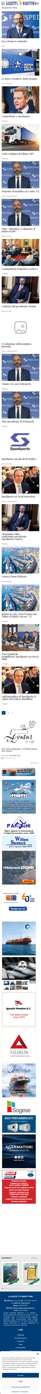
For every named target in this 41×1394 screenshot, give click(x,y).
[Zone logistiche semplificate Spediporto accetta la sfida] (20, 637)
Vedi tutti (33, 763)
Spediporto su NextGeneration (18, 496)
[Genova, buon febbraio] (20, 560)
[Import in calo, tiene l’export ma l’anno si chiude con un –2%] (20, 597)
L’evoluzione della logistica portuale (16, 345)
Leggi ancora (20, 752)
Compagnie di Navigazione (20, 1351)
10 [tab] (18, 1288)
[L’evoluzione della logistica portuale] (20, 327)
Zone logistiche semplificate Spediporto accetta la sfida (20, 656)
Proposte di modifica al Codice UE (20, 191)
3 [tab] (5, 758)
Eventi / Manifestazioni (9, 196)
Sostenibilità (20, 1347)
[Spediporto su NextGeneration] (20, 480)
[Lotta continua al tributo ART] (20, 137)
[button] (38, 1354)
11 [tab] (20, 1288)
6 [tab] (11, 758)
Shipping (4, 389)
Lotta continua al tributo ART (18, 153)
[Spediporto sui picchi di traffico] (20, 442)
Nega (20, 1381)
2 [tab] (4, 758)
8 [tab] (15, 758)
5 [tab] (9, 758)
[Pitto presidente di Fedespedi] (20, 405)
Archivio (34, 1258)
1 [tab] (2, 758)
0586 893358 (25, 1303)
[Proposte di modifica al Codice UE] (20, 174)
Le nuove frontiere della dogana (19, 78)
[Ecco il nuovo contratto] (20, 24)
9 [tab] (17, 1288)
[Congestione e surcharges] (20, 99)
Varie (3, 46)
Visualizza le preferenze (20, 1387)
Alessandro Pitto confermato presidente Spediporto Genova (14, 536)
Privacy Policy (24, 1391)
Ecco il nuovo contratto (14, 41)
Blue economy (7, 84)
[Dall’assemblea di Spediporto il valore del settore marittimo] (20, 680)
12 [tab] (22, 1288)
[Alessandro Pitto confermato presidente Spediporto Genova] (20, 517)
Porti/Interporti (7, 581)
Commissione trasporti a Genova (19, 268)
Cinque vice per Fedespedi (16, 383)
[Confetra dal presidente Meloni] (20, 289)
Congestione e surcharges (16, 116)
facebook (5, 121)
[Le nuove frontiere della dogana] (20, 62)
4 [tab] (7, 758)
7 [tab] (13, 758)
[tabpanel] (20, 752)
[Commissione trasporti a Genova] (20, 252)
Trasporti (5, 621)
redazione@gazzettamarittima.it (24, 1308)
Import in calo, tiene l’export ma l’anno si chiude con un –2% (19, 615)
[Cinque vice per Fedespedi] (20, 367)
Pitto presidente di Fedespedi (18, 421)
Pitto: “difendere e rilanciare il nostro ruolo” (18, 230)
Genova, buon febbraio (14, 576)
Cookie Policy (15, 1391)
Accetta (20, 1375)
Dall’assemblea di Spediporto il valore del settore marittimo (19, 698)
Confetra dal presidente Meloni (19, 306)
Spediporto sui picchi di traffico (19, 459)
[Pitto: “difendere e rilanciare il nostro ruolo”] (20, 212)
